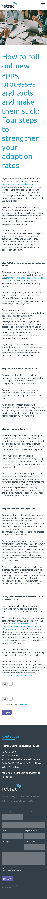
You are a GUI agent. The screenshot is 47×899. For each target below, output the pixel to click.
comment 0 (9, 704)
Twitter (32, 772)
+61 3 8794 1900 (10, 755)
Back (7, 713)
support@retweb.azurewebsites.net (21, 759)
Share (22, 704)
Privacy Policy (9, 796)
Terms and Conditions (29, 796)
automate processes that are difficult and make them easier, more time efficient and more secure (21, 626)
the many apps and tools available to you (22, 184)
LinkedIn (20, 772)
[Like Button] (5, 684)
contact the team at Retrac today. (17, 675)
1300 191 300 (9, 751)
